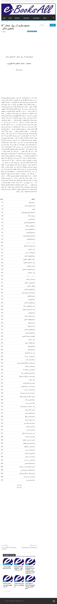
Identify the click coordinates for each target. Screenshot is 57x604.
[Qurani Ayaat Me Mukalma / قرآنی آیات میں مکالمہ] (19, 561)
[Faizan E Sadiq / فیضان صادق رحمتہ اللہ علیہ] (8, 578)
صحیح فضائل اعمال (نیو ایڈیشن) (29, 547)
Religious (17, 18)
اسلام (32, 31)
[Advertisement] (19, 44)
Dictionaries (36, 18)
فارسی (35, 31)
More (44, 18)
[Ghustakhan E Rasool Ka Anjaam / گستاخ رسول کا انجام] (30, 578)
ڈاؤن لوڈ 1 (19, 485)
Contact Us (7, 1)
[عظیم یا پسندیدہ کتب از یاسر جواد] (8, 561)
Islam (29, 31)
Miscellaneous (6, 564)
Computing (26, 18)
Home (4, 18)
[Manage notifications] (54, 601)
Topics (2, 1)
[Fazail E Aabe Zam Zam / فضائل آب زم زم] (19, 578)
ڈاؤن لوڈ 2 (19, 487)
